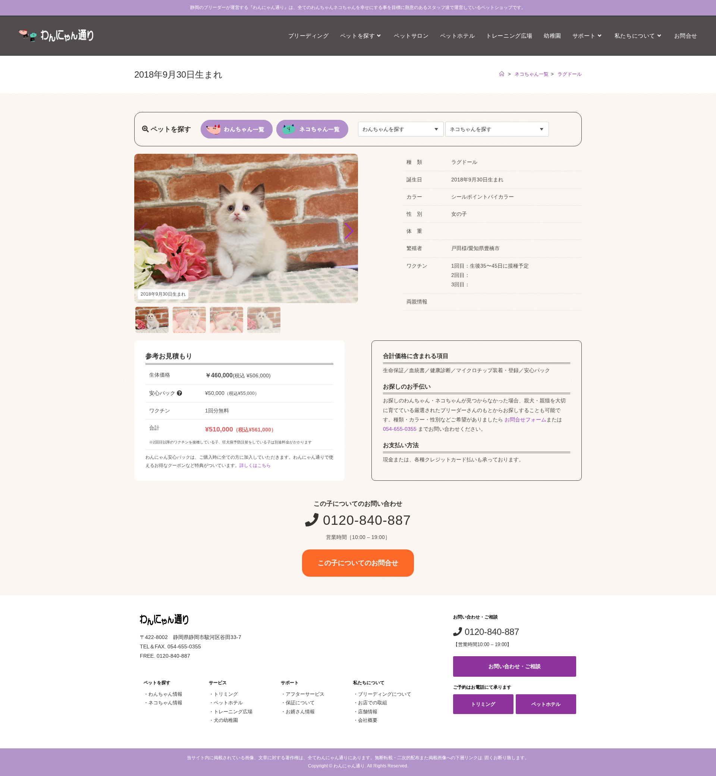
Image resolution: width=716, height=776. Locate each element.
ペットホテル (228, 702)
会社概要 (367, 720)
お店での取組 (372, 702)
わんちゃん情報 (165, 694)
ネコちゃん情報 (165, 702)
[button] (349, 231)
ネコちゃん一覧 (532, 74)
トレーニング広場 (233, 711)
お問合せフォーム (525, 420)
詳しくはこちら (255, 465)
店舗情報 (367, 711)
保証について (300, 702)
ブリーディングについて (384, 694)
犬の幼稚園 (226, 720)
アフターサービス (305, 694)
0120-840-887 (365, 520)
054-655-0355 (400, 429)
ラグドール (570, 74)
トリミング (226, 694)
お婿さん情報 (300, 711)
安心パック (163, 393)
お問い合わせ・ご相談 (515, 666)
